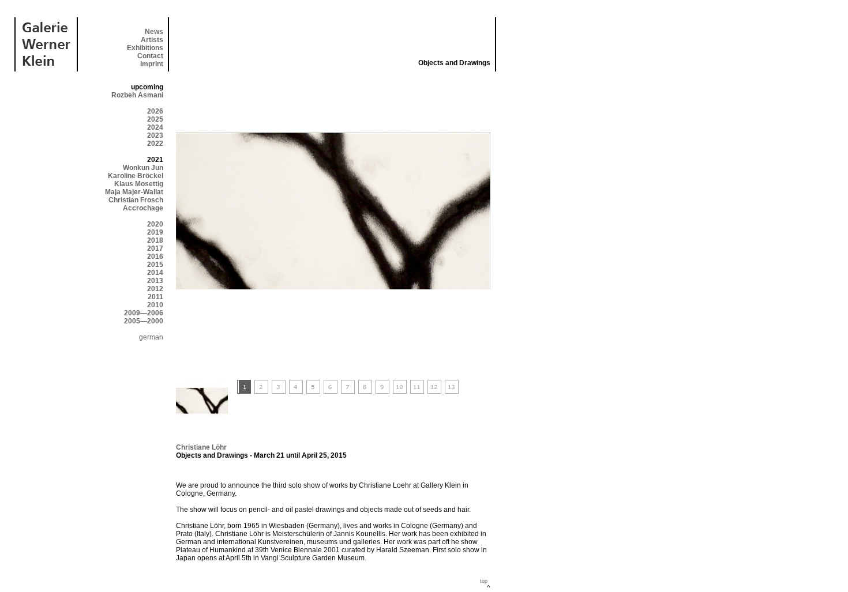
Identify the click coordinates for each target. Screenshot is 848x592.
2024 (155, 127)
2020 (155, 224)
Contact (150, 56)
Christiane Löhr (201, 447)
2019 (155, 232)
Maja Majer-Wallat (134, 192)
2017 (155, 248)
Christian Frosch (135, 200)
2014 (155, 273)
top (483, 581)
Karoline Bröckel (135, 176)
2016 (155, 256)
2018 (155, 240)
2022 (155, 143)
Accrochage (143, 208)
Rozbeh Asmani (137, 95)
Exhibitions (145, 48)
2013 (155, 281)
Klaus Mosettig (138, 184)
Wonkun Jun (143, 168)
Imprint (151, 64)
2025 (155, 119)
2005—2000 (143, 321)
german (151, 337)
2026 (155, 111)
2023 (155, 135)
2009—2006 (143, 313)
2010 (155, 305)
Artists (152, 40)
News (154, 32)
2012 (155, 289)
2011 (155, 297)
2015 (155, 265)
